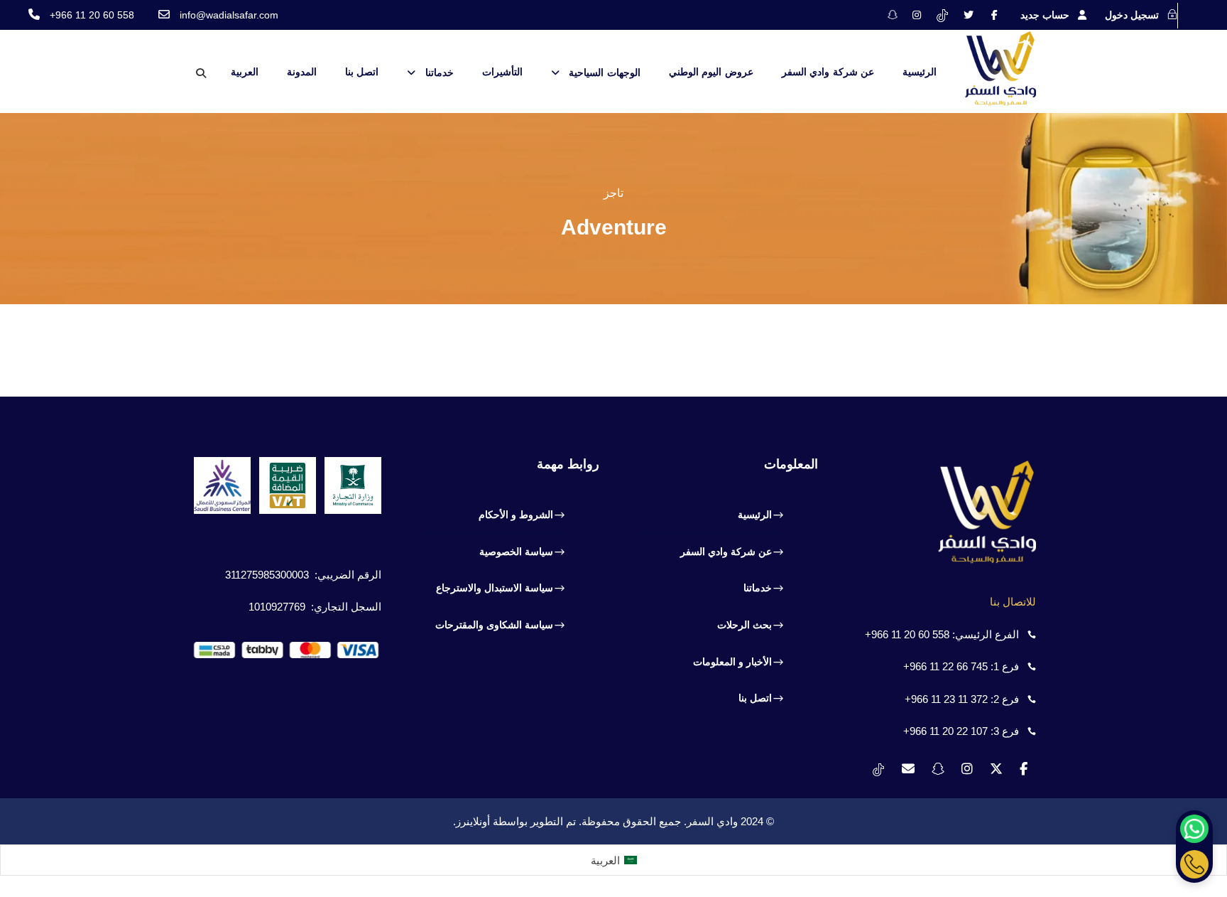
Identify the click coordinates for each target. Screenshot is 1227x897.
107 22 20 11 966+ (945, 731)
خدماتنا (439, 72)
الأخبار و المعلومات (732, 661)
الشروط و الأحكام (516, 514)
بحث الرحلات (744, 624)
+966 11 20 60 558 (92, 15)
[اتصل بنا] (1194, 864)
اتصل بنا (362, 71)
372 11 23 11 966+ (946, 699)
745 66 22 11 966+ (945, 666)
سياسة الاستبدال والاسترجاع (494, 587)
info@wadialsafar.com (229, 15)
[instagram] (916, 15)
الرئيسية (919, 71)
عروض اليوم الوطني (711, 71)
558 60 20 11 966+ (907, 634)
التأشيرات (502, 71)
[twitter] (969, 15)
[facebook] (994, 15)
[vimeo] (942, 15)
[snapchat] (893, 15)
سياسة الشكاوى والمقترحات (494, 624)
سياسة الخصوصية (516, 551)
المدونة (302, 71)
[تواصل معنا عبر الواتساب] (1194, 829)
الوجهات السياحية (604, 72)
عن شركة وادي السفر (828, 71)
